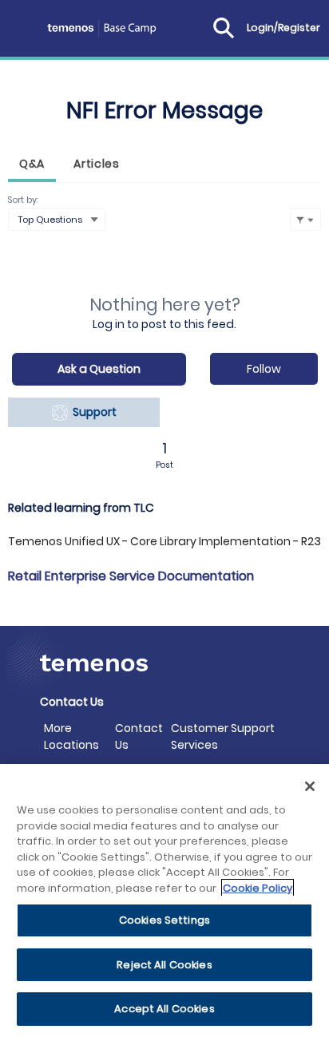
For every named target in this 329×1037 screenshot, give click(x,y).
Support (92, 412)
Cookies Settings (164, 920)
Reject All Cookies (164, 964)
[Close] (309, 786)
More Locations (71, 736)
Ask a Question (99, 369)
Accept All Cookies (164, 1008)
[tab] (32, 165)
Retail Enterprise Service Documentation (131, 576)
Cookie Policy (257, 888)
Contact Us (139, 736)
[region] (164, 900)
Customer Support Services (223, 736)
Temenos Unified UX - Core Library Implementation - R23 (164, 541)
